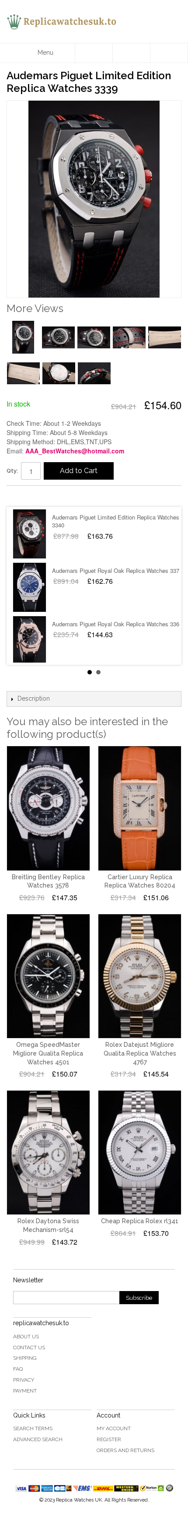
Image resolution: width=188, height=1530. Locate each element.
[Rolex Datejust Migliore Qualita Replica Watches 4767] (139, 976)
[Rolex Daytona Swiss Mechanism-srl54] (48, 1152)
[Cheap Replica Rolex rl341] (139, 1152)
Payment (25, 1391)
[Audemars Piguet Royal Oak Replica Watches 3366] (29, 641)
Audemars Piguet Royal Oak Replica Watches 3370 (117, 570)
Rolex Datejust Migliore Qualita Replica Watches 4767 (140, 1053)
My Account (114, 1428)
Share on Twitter (39, 496)
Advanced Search (38, 1439)
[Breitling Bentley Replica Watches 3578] (48, 808)
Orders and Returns (125, 1450)
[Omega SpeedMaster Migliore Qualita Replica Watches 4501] (48, 976)
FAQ (18, 1369)
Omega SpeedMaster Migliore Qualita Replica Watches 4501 (48, 1053)
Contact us (29, 1347)
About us (26, 1336)
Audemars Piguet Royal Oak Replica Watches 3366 (117, 624)
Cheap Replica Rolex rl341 (139, 1221)
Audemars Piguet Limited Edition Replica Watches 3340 (115, 521)
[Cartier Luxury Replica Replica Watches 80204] (139, 808)
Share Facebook (22, 496)
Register (109, 1439)
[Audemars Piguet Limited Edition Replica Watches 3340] (29, 534)
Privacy (23, 1380)
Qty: (12, 470)
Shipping (25, 1358)
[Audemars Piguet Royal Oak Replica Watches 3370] (29, 587)
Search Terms (32, 1428)
